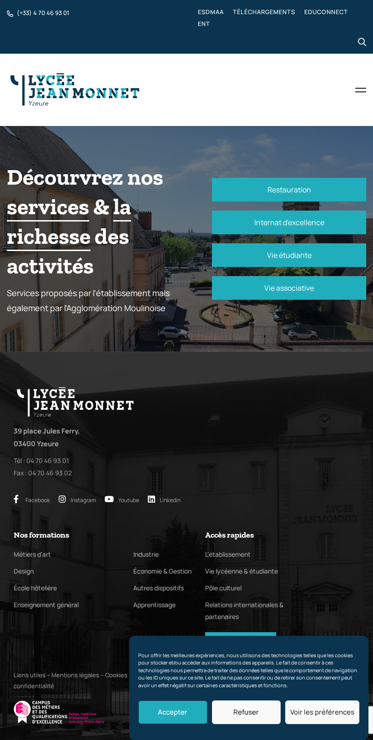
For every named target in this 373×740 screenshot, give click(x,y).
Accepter (172, 712)
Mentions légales (75, 675)
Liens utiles (29, 675)
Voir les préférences (322, 712)
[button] (289, 189)
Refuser (246, 712)
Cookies (116, 675)
